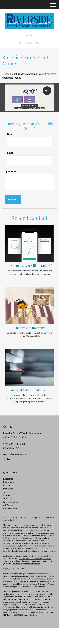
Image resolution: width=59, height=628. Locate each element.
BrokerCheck (8, 520)
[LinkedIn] (27, 36)
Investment (9, 482)
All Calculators (10, 508)
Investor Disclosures (30, 615)
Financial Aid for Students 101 (30, 390)
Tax (5, 492)
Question (10, 171)
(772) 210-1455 (31, 42)
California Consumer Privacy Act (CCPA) (35, 558)
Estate (6, 485)
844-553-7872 (15, 615)
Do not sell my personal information (26, 564)
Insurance (8, 488)
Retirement (8, 478)
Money (6, 495)
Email (10, 152)
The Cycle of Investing (29, 328)
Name (10, 133)
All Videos (8, 505)
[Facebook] (31, 36)
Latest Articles (10, 501)
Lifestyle (7, 498)
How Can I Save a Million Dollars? (29, 266)
